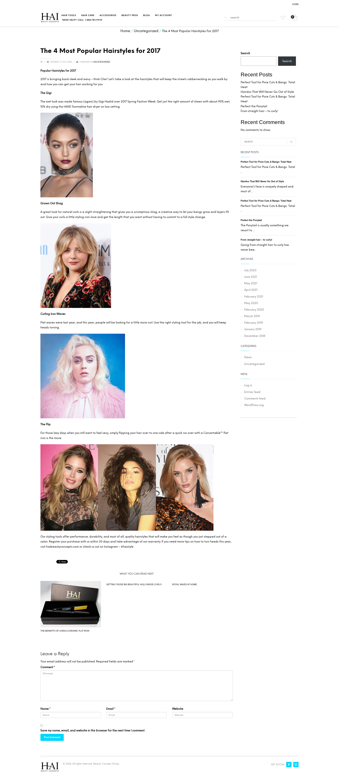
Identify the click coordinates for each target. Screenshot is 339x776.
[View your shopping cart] (295, 17)
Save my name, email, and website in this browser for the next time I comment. (92, 730)
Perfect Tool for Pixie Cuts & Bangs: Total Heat (266, 161)
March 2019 (252, 316)
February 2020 (254, 309)
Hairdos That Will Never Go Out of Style (267, 91)
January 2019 (252, 329)
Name (45, 708)
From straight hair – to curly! (259, 111)
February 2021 (253, 296)
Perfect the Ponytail (254, 106)
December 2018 (254, 336)
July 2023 (250, 270)
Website (177, 708)
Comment (47, 667)
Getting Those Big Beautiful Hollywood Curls (134, 584)
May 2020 (251, 303)
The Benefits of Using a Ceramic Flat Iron (64, 631)
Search (245, 53)
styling (79, 217)
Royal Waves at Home (184, 584)
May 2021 (250, 283)
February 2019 (253, 322)
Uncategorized (101, 62)
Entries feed (252, 392)
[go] (225, 17)
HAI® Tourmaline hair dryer (82, 106)
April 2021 (250, 290)
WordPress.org (254, 405)
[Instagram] (296, 764)
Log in (248, 385)
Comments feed (255, 398)
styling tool (179, 322)
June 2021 (250, 276)
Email (110, 708)
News (248, 357)
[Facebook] (289, 764)
